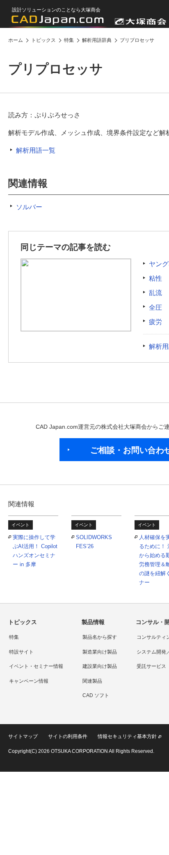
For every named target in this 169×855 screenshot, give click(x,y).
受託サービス (151, 666)
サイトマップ (23, 736)
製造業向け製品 (99, 652)
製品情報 (93, 622)
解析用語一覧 (35, 150)
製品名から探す (99, 637)
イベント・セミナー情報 (36, 666)
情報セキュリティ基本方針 (127, 736)
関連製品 (92, 681)
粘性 (155, 278)
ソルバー (29, 206)
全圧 (155, 307)
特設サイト (21, 652)
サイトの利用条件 (67, 736)
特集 (14, 637)
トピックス (22, 622)
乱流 (155, 292)
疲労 (155, 321)
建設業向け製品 (99, 666)
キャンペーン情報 (28, 681)
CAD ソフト (95, 695)
